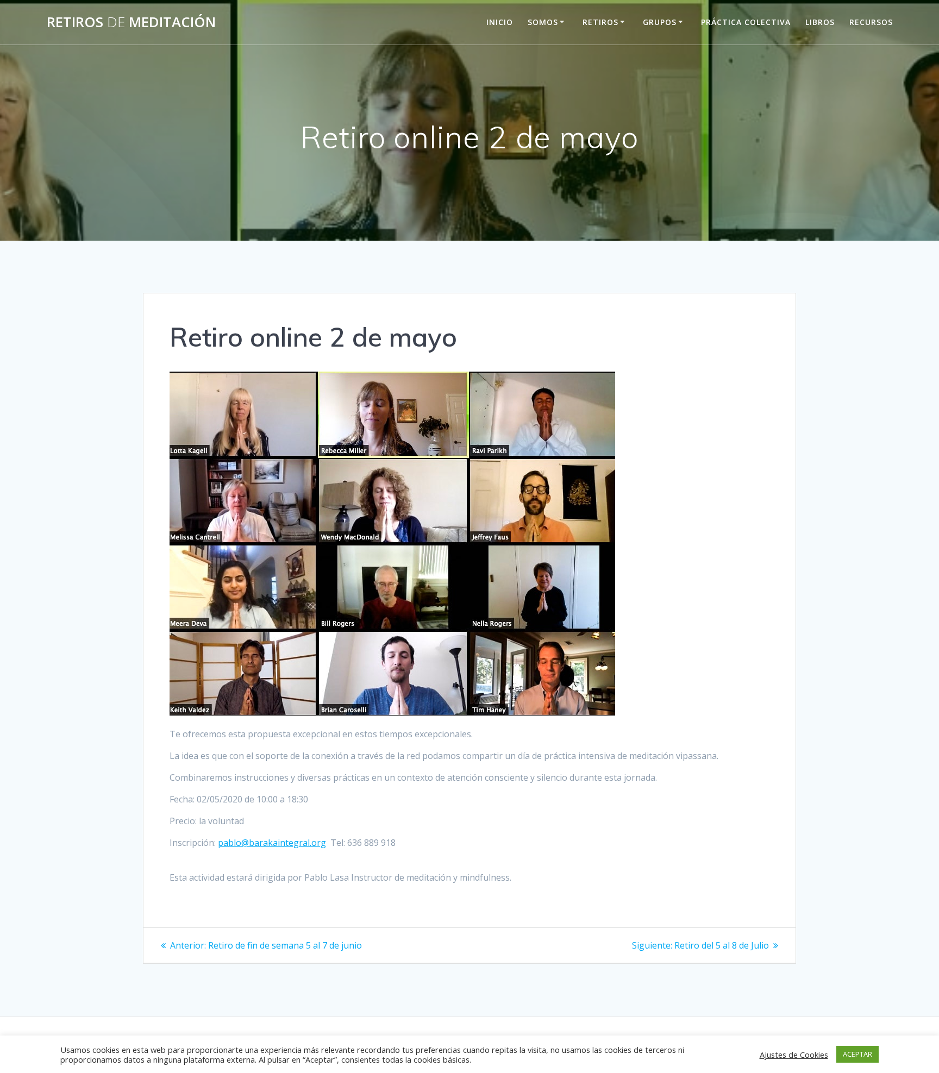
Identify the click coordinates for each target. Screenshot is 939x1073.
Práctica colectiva (746, 22)
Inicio (499, 22)
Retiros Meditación (131, 22)
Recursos (871, 22)
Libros (820, 22)
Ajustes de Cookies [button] (794, 1054)
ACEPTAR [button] (857, 1054)
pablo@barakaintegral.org (272, 843)
